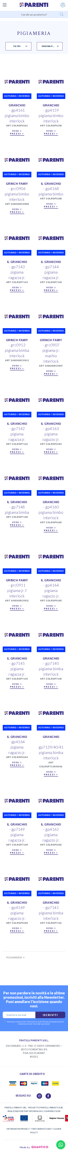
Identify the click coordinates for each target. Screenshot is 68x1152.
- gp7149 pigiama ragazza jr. (17, 834)
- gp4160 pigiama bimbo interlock (51, 512)
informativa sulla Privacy (38, 1022)
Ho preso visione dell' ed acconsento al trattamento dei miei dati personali (35, 1023)
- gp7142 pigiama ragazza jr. (17, 434)
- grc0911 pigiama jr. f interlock (17, 590)
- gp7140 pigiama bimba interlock (51, 668)
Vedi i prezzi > (17, 132)
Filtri (16, 46)
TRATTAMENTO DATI (41, 1129)
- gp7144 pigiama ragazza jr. (51, 272)
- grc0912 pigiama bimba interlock (17, 350)
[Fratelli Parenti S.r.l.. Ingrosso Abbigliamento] (34, 5)
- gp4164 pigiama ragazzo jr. (51, 590)
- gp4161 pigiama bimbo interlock (17, 115)
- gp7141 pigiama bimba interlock (51, 912)
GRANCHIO (17, 105)
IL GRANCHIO (51, 183)
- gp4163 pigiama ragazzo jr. (51, 434)
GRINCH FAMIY (17, 183)
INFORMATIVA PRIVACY (18, 1129)
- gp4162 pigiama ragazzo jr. (51, 834)
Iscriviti (50, 1015)
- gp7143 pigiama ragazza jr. (17, 272)
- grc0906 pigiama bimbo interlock (17, 194)
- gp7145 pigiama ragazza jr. (17, 668)
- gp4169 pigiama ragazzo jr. (17, 912)
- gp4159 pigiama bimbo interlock (51, 115)
